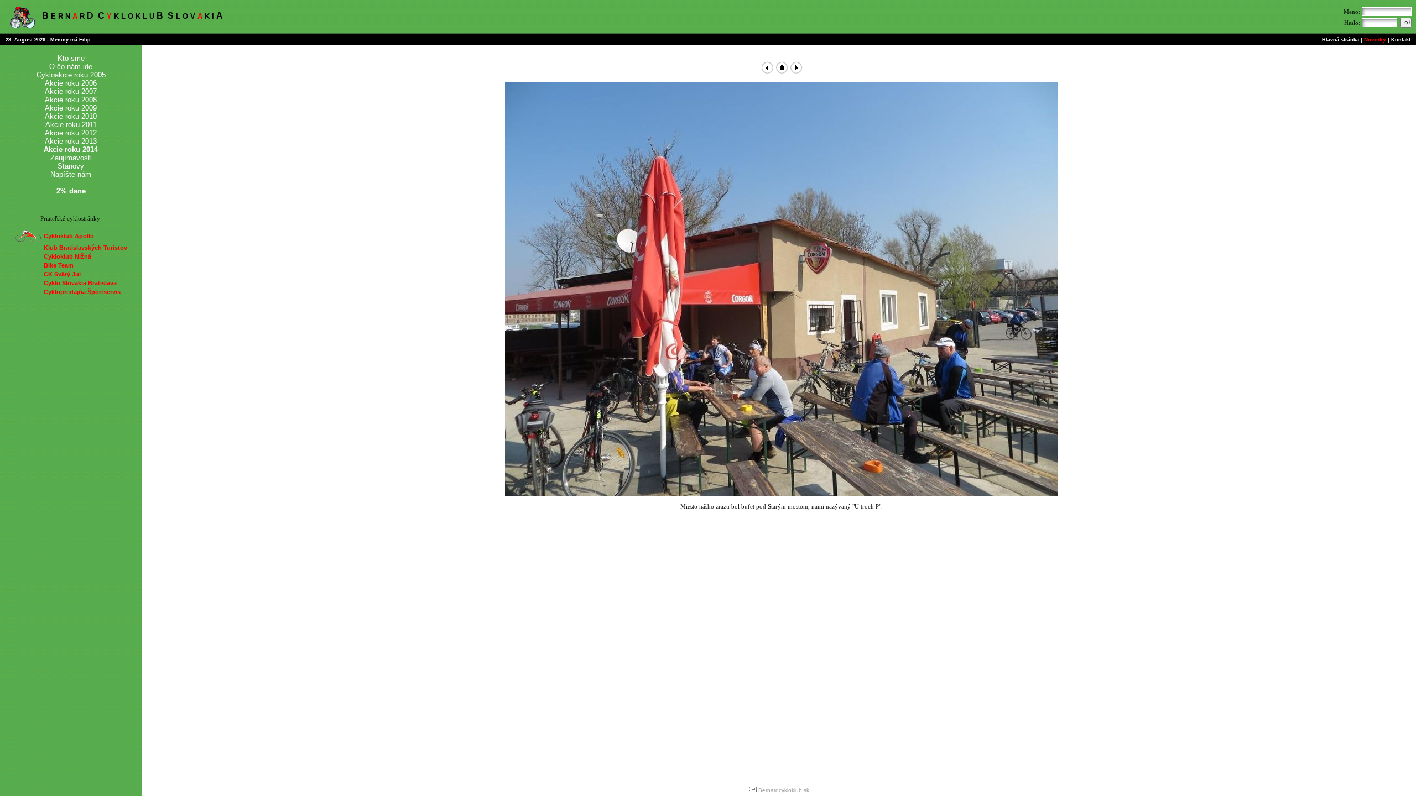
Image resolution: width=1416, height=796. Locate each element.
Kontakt (1400, 40)
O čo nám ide (70, 66)
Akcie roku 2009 (71, 108)
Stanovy (71, 166)
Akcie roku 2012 (71, 133)
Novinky (1375, 39)
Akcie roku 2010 (71, 116)
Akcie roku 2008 (71, 100)
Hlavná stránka (1340, 40)
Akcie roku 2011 (71, 125)
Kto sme (71, 58)
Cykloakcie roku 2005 (71, 75)
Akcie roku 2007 (71, 91)
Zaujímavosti (71, 158)
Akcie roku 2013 (71, 141)
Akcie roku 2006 (71, 83)
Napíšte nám (70, 174)
